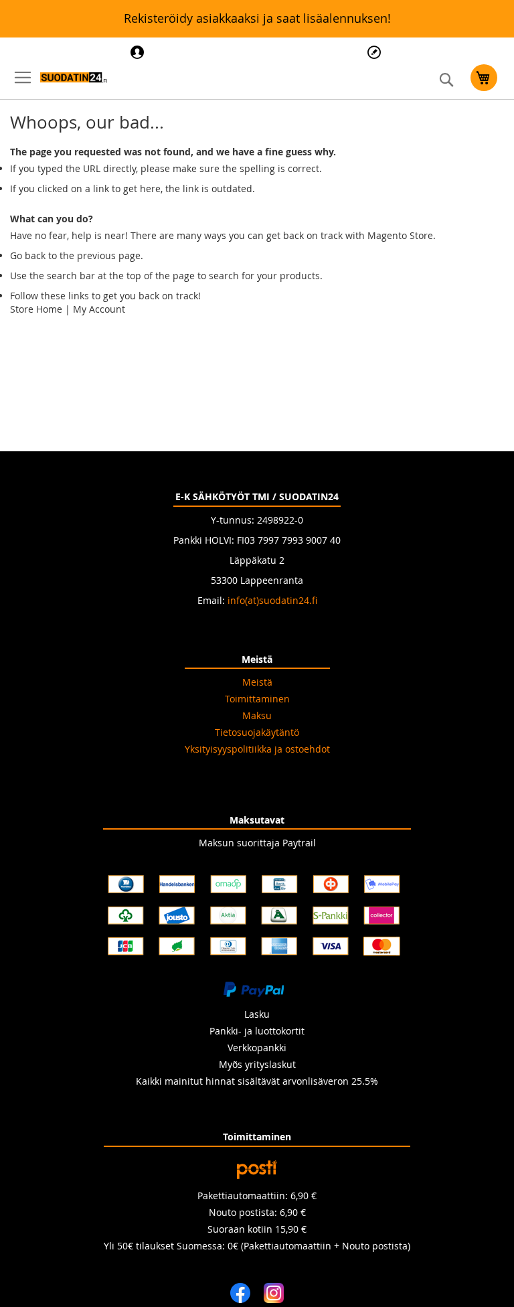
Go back (28, 255)
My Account (99, 309)
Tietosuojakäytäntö (257, 732)
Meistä (257, 682)
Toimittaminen (257, 698)
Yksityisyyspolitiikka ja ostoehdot (257, 749)
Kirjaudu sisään (139, 52)
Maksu (257, 715)
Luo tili (375, 52)
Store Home (36, 309)
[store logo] (73, 77)
